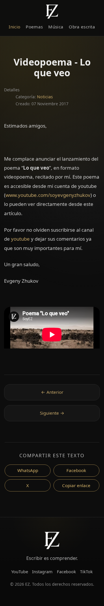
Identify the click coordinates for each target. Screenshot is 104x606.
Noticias (45, 96)
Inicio (14, 27)
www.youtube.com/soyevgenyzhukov (47, 195)
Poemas (34, 27)
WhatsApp (27, 470)
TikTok (86, 571)
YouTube (19, 571)
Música (55, 27)
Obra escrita (82, 27)
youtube (20, 238)
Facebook (76, 470)
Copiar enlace (76, 485)
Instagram (42, 571)
